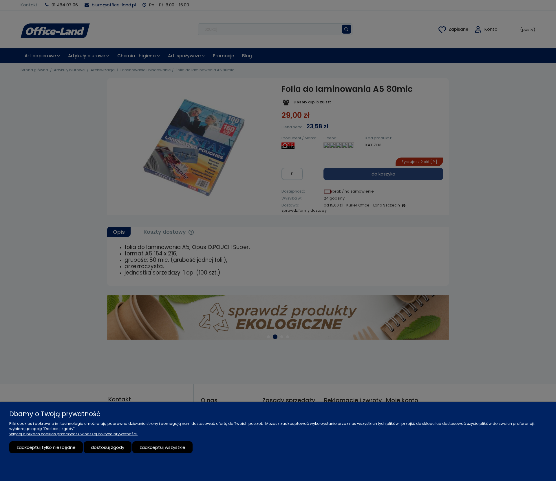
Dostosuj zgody (107, 447)
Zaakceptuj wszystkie (162, 447)
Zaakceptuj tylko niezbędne (46, 447)
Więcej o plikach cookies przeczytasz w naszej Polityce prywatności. (73, 434)
